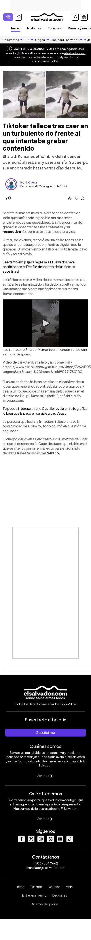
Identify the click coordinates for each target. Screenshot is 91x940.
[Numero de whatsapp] (50, 841)
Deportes (59, 895)
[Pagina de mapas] (75, 17)
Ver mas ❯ (45, 775)
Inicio (15, 28)
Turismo (54, 28)
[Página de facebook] (21, 841)
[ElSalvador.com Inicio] (46, 16)
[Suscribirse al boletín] (8, 17)
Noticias (34, 28)
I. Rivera (31, 182)
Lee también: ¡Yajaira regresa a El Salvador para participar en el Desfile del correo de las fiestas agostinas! (39, 267)
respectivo (12, 231)
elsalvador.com (74, 53)
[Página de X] (30, 841)
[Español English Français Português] (84, 17)
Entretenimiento (34, 895)
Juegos (40, 39)
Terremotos (11, 39)
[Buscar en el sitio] (18, 17)
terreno (52, 453)
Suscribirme (45, 732)
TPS (26, 39)
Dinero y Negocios (45, 904)
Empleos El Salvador (64, 39)
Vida (69, 887)
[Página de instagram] (40, 841)
